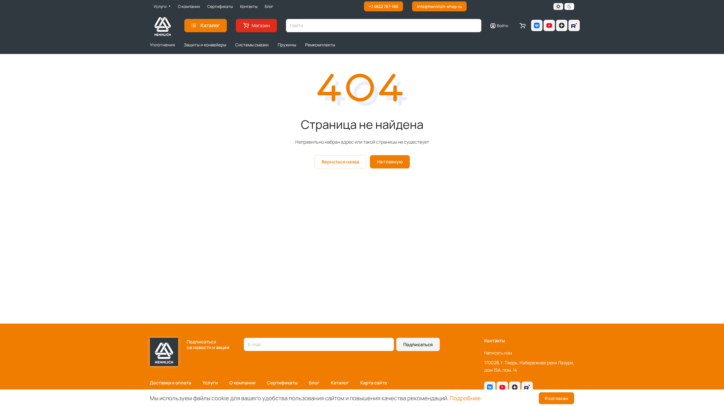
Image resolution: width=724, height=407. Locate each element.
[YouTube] (549, 25)
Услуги (210, 383)
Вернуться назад (340, 162)
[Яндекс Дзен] (561, 25)
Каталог (340, 383)
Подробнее (465, 398)
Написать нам (498, 353)
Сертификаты (282, 383)
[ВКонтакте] (536, 25)
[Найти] (474, 25)
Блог (314, 383)
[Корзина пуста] (522, 25)
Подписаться (418, 344)
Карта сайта (373, 383)
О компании (242, 383)
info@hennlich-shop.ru (439, 6)
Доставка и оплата (170, 383)
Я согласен (556, 398)
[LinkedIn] (574, 25)
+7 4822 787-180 (383, 6)
